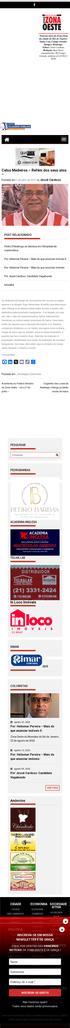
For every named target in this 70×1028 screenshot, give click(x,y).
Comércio (37, 913)
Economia (37, 909)
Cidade (16, 909)
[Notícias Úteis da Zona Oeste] (7, 139)
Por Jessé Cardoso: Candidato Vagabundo (28, 276)
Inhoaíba (9, 284)
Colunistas (35, 374)
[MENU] (64, 139)
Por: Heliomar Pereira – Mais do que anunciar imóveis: (34, 267)
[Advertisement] (35, 94)
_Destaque (22, 374)
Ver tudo (52, 787)
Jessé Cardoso (50, 180)
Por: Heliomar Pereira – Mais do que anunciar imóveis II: (35, 259)
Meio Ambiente (15, 913)
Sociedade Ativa (56, 914)
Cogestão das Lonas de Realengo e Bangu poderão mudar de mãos (54, 387)
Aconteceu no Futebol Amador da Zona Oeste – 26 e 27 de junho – (18, 387)
